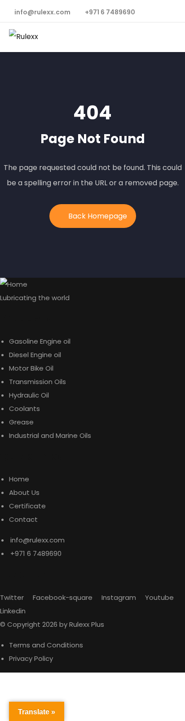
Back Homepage (97, 216)
